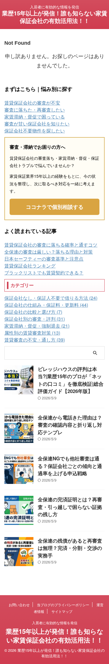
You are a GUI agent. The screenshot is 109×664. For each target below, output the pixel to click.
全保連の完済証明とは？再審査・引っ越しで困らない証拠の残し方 (70, 507)
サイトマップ (61, 611)
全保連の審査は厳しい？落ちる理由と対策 (48, 251)
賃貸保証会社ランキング (30, 265)
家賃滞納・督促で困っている (34, 116)
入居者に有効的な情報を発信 (54, 622)
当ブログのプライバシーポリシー (63, 604)
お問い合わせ (19, 604)
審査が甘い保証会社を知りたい (36, 123)
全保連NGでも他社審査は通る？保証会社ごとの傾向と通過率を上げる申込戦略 (70, 466)
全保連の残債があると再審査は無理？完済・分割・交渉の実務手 (70, 548)
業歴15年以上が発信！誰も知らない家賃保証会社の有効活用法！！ (54, 17)
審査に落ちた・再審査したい (34, 109)
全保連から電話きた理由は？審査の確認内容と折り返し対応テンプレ (70, 425)
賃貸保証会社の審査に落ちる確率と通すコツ (50, 244)
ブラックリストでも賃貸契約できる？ (43, 272)
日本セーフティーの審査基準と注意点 (43, 258)
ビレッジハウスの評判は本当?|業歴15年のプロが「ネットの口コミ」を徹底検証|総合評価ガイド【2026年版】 (70, 380)
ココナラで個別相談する (54, 207)
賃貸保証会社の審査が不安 (32, 102)
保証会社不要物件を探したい (34, 130)
